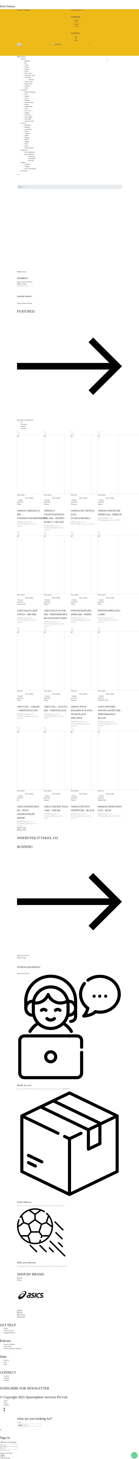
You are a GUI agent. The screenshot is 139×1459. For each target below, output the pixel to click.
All (22, 422)
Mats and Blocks (29, 154)
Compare (20, 500)
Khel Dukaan (7, 6)
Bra (25, 63)
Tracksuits (27, 86)
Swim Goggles (28, 117)
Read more (20, 691)
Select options (20, 495)
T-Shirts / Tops (29, 81)
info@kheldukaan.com (77, 10)
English (77, 20)
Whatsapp (6, 1380)
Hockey (27, 135)
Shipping (6, 1405)
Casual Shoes (28, 129)
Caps (26, 94)
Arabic (76, 22)
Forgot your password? (6, 1453)
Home (20, 187)
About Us (6, 1360)
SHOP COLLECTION (23, 973)
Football (27, 67)
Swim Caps (28, 115)
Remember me (5, 1450)
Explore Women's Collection (24, 282)
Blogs (5, 1364)
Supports (27, 112)
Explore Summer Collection (24, 303)
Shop (5, 1362)
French (76, 26)
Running (27, 69)
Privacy (6, 1400)
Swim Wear (28, 77)
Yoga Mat (31, 160)
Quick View (20, 502)
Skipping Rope (29, 106)
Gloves (26, 98)
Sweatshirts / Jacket (30, 75)
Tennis (26, 88)
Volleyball (27, 133)
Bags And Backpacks (30, 92)
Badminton (27, 125)
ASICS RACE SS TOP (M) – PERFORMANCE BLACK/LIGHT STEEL (55, 614)
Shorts (26, 71)
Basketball (27, 61)
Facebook (6, 1376)
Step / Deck (28, 110)
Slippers (27, 141)
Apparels (23, 426)
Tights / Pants (28, 83)
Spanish (77, 24)
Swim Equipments (29, 152)
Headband (27, 100)
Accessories (24, 424)
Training (27, 166)
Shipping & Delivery (9, 1332)
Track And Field (29, 148)
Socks (26, 108)
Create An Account (5, 1458)
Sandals (27, 139)
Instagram (6, 1378)
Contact (6, 1328)
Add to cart (74, 495)
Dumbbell (27, 164)
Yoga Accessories (29, 121)
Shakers (27, 104)
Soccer (26, 144)
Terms (5, 1403)
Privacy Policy (8, 1346)
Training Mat (31, 158)
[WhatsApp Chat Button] (134, 1455)
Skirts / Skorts (28, 73)
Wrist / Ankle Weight (30, 168)
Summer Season (21, 604)
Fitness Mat (31, 156)
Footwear (23, 428)
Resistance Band (29, 102)
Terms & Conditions (9, 1344)
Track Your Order (8, 1330)
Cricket (26, 65)
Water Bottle (28, 119)
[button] (105, 45)
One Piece (31, 79)
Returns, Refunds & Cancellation (12, 1348)
